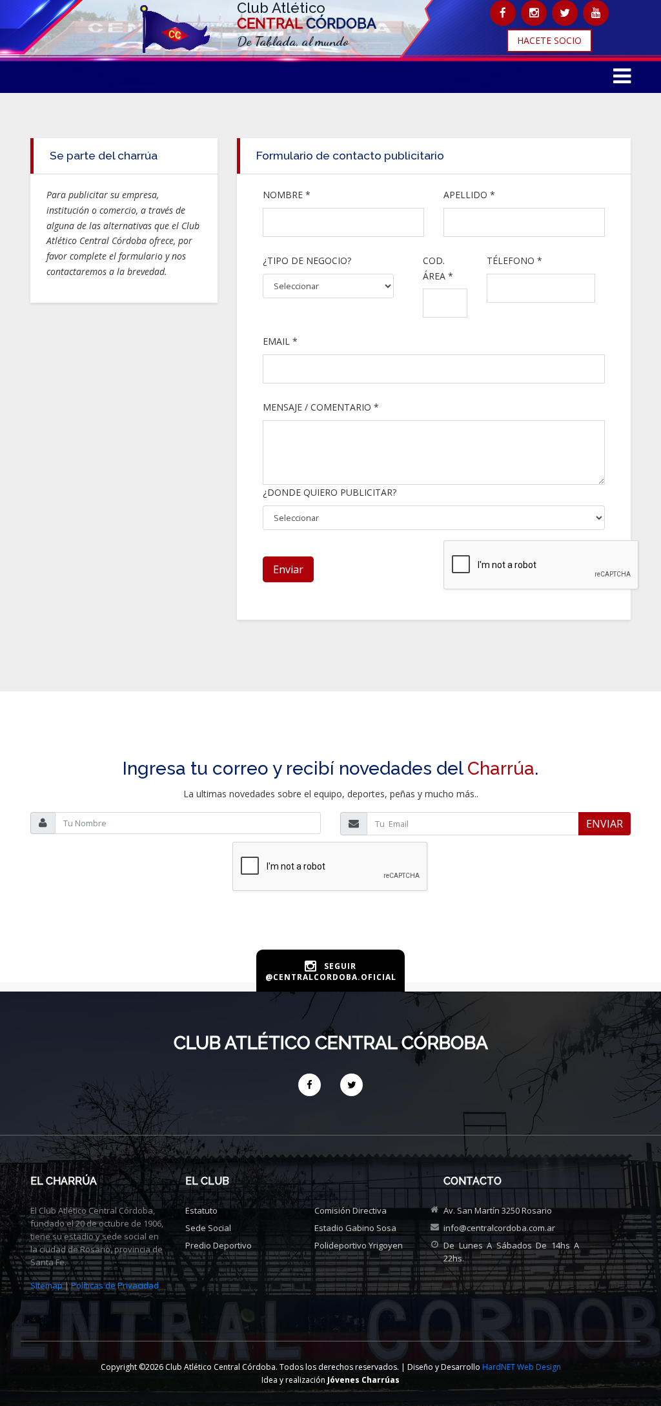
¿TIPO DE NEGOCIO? (307, 260)
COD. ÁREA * (438, 268)
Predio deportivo (218, 1245)
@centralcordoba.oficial (330, 977)
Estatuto (201, 1210)
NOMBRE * (286, 194)
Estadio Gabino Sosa (355, 1228)
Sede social (208, 1228)
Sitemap (46, 1285)
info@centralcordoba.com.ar (499, 1228)
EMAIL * (280, 341)
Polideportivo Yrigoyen (358, 1245)
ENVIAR (604, 824)
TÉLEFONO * (514, 260)
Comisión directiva (350, 1210)
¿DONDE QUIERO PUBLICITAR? (329, 492)
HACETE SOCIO (549, 40)
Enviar (288, 569)
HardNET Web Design (521, 1366)
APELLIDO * (469, 194)
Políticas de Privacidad (115, 1285)
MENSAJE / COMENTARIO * (321, 407)
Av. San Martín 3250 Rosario (497, 1210)
